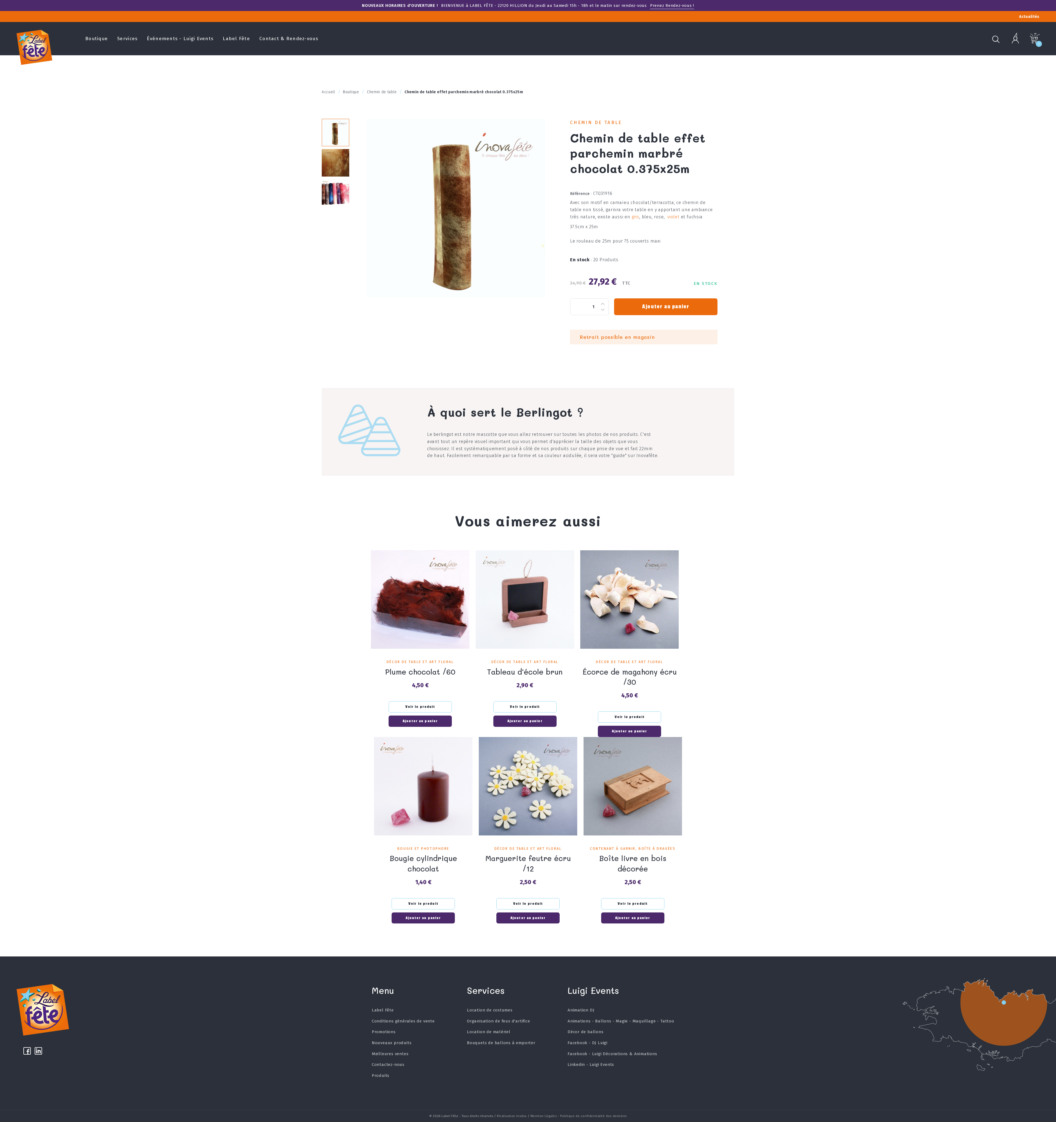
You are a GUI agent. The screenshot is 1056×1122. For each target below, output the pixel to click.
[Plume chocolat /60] (420, 599)
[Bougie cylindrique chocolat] (423, 786)
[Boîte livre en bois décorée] (633, 786)
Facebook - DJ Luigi (587, 1042)
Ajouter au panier (665, 306)
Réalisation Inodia (512, 1116)
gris (635, 216)
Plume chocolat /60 (420, 671)
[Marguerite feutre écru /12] (528, 786)
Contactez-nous (388, 1064)
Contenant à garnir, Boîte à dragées (632, 848)
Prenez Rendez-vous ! (672, 5)
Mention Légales (543, 1116)
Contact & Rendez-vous (288, 38)
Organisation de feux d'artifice (498, 1021)
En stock (581, 259)
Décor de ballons (586, 1031)
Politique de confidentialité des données (593, 1116)
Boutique (96, 38)
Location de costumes (490, 1010)
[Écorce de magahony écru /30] (629, 599)
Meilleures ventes (390, 1053)
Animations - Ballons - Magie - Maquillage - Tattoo (621, 1021)
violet (673, 216)
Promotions (384, 1031)
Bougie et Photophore (423, 848)
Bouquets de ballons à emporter (501, 1042)
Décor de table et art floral (420, 662)
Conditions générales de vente (403, 1021)
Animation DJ (581, 1010)
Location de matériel (488, 1031)
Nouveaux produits (392, 1042)
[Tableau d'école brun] (525, 599)
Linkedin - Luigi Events (591, 1064)
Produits (380, 1075)
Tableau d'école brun (525, 671)
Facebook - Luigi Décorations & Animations (612, 1053)
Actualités (1029, 16)
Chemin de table (596, 122)
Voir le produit (420, 707)
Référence (581, 193)
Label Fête (236, 38)
